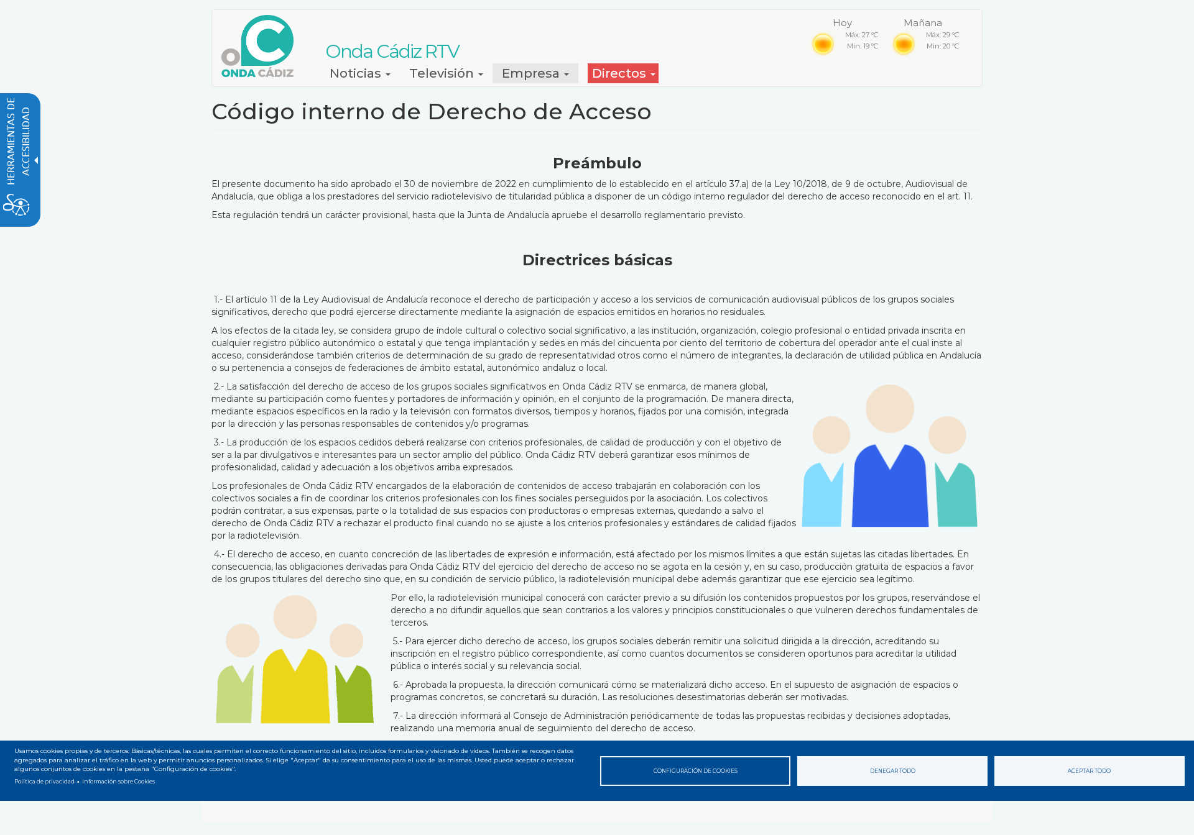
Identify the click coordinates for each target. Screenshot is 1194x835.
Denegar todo (892, 771)
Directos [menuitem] (620, 73)
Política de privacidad (44, 781)
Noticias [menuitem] (357, 73)
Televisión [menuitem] (443, 73)
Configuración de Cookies (696, 771)
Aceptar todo (1089, 771)
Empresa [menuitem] (532, 73)
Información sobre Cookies (118, 781)
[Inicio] (262, 46)
